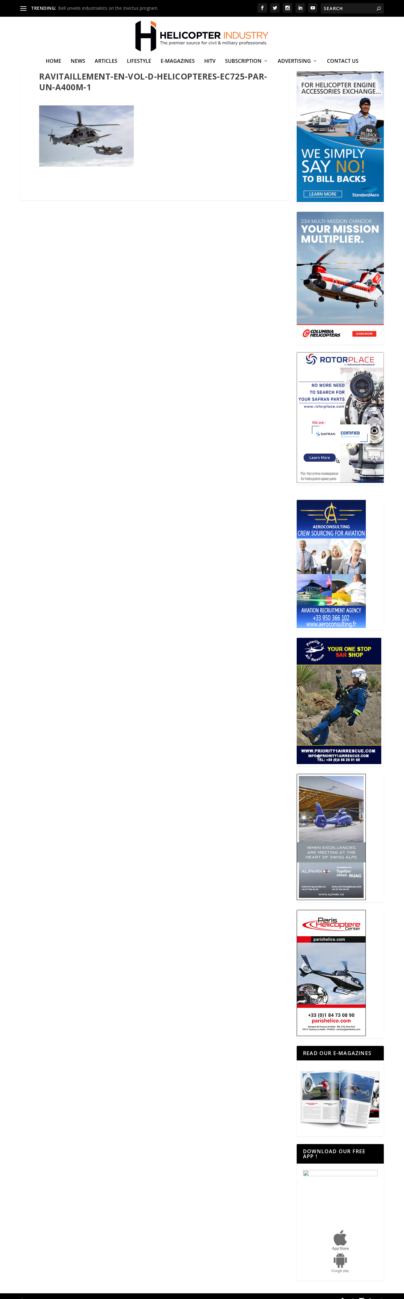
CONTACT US (343, 61)
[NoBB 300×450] (340, 200)
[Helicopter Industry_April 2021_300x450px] (340, 341)
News (78, 61)
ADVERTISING (294, 61)
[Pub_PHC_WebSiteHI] (331, 1034)
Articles (106, 61)
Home (53, 61)
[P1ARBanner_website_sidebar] (339, 762)
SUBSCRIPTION (243, 61)
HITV (210, 61)
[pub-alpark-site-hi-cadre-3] (331, 898)
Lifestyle (139, 61)
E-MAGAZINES (178, 61)
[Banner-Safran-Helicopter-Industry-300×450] (340, 481)
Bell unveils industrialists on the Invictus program (107, 8)
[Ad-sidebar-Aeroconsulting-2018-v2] (331, 626)
